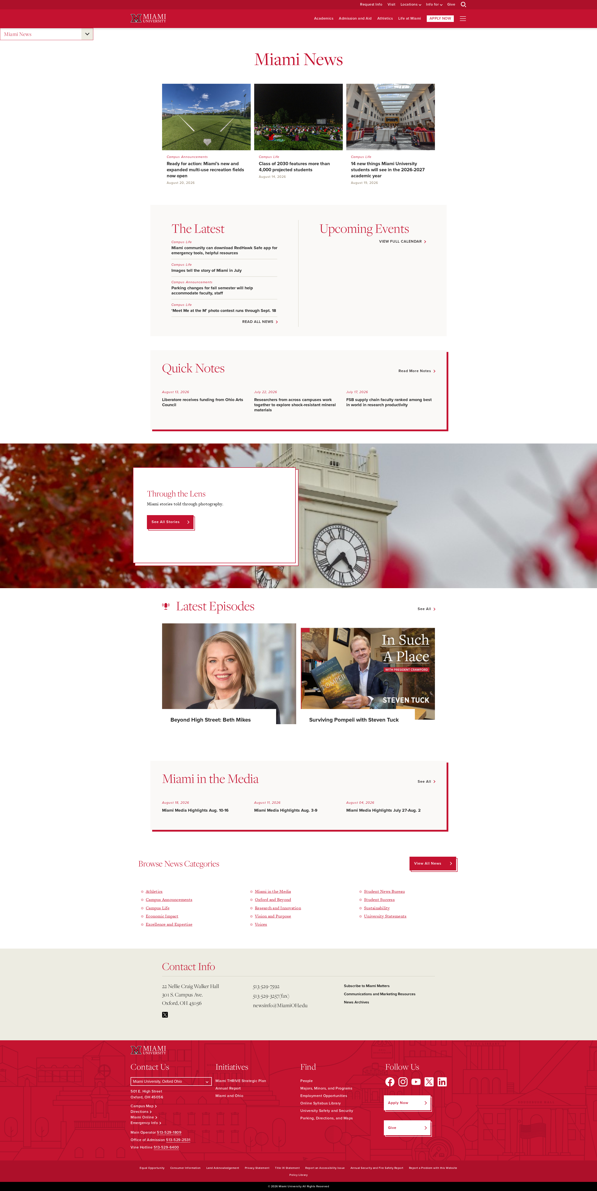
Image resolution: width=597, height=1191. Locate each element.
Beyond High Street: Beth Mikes (210, 719)
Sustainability (377, 908)
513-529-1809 (169, 1132)
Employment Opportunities (323, 1095)
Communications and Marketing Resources (380, 994)
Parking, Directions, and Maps (326, 1118)
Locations (409, 4)
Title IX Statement (287, 1168)
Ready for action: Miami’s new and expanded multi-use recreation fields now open (205, 170)
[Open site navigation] (462, 18)
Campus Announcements (187, 157)
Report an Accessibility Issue (325, 1168)
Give (451, 4)
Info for (432, 4)
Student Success (379, 899)
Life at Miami (409, 18)
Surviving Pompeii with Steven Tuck (354, 719)
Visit (392, 4)
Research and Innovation (278, 908)
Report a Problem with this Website (433, 1168)
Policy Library (298, 1175)
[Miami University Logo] (148, 18)
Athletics (385, 18)
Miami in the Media (273, 891)
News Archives (356, 1002)
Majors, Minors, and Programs (326, 1088)
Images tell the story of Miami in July (206, 270)
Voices (261, 924)
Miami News (17, 34)
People (306, 1081)
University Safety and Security (326, 1110)
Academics (323, 18)
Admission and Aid (355, 18)
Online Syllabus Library (320, 1103)
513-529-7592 (266, 986)
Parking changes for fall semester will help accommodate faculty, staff (212, 290)
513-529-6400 (166, 1147)
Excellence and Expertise (169, 924)
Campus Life (269, 157)
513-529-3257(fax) (271, 995)
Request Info (371, 4)
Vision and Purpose (273, 916)
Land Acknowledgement (222, 1168)
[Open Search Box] (463, 4)
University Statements (385, 916)
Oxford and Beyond (273, 899)
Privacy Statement (257, 1168)
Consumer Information (185, 1168)
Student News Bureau (384, 891)
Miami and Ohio (229, 1095)
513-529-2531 (178, 1140)
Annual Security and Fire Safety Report (377, 1168)
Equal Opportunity (152, 1168)
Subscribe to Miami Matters (367, 986)
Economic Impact (162, 916)
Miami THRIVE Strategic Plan (240, 1081)
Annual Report (228, 1088)
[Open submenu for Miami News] (87, 34)
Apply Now (440, 18)
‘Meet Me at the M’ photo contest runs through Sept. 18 (223, 310)
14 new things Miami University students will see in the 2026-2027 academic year (388, 170)
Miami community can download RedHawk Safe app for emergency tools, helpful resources (224, 250)
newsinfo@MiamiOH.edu (280, 1005)
